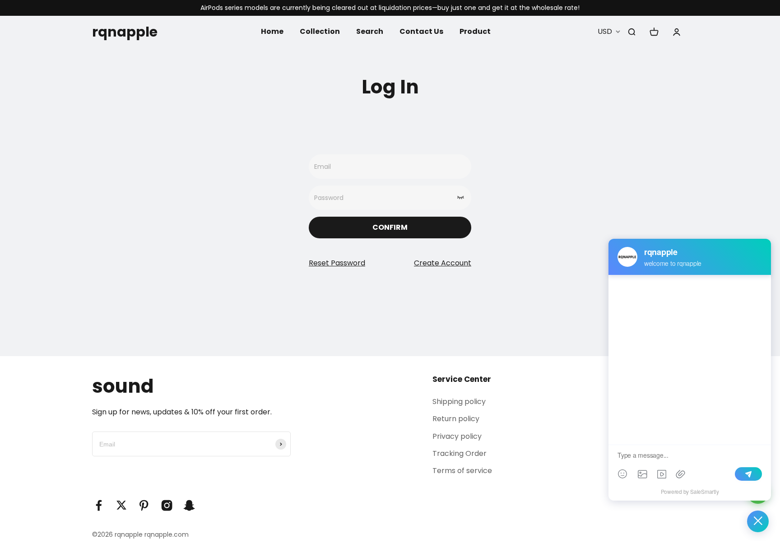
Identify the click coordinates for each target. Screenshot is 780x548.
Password (329, 198)
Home (272, 31)
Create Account (442, 263)
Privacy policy (457, 436)
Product (475, 31)
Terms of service (462, 470)
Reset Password (337, 263)
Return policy (455, 418)
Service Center (461, 379)
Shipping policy (459, 401)
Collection (320, 31)
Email (322, 167)
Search (369, 31)
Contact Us (421, 31)
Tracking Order (459, 453)
